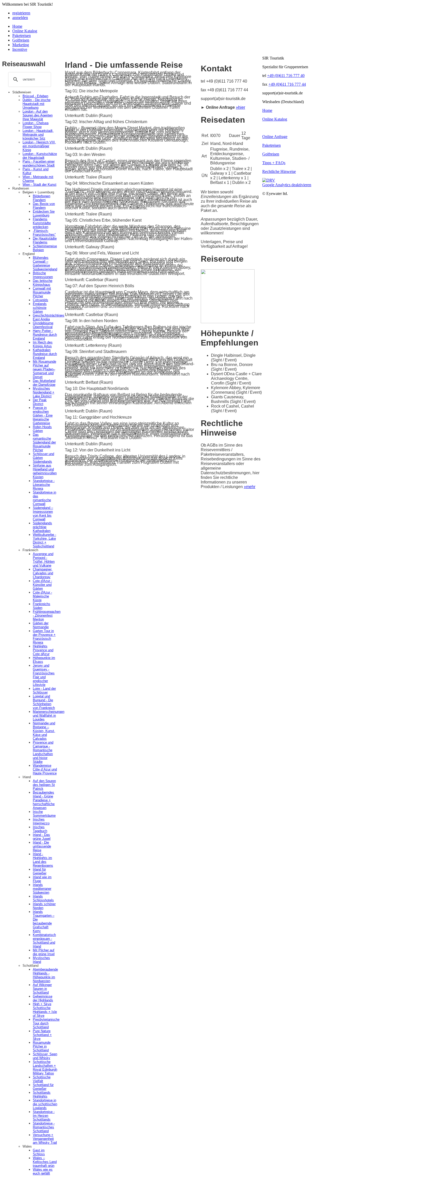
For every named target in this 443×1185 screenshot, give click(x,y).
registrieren (21, 13)
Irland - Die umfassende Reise (42, 846)
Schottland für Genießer (43, 1087)
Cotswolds (40, 300)
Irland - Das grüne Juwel (42, 837)
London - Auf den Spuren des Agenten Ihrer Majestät (38, 115)
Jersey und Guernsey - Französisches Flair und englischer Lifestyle (44, 675)
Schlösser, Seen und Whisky (45, 1056)
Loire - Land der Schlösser (44, 690)
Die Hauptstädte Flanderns (45, 240)
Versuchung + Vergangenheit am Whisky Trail (45, 1138)
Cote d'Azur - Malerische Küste (42, 596)
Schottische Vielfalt (42, 1079)
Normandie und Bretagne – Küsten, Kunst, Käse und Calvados (44, 730)
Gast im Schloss (39, 1152)
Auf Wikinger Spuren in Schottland (42, 988)
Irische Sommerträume (44, 813)
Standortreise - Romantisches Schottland (44, 1127)
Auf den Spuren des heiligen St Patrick (44, 785)
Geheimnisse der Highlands (43, 998)
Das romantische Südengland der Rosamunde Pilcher (44, 442)
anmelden (20, 17)
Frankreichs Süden (41, 606)
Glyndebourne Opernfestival (43, 325)
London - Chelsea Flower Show (35, 125)
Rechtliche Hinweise (279, 171)
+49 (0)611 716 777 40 (286, 75)
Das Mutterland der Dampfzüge (44, 383)
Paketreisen (21, 35)
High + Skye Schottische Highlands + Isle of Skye (45, 1010)
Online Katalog (24, 31)
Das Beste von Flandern (44, 206)
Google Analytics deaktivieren (286, 185)
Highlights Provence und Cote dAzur (43, 650)
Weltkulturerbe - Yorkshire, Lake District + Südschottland (44, 540)
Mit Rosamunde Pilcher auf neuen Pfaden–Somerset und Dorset (44, 369)
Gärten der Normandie (41, 625)
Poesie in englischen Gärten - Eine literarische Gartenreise (43, 415)
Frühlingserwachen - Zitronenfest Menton (47, 615)
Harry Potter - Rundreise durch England (45, 334)
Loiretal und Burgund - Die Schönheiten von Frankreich (44, 702)
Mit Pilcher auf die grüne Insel (44, 952)
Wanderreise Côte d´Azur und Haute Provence (45, 769)
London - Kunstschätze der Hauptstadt (40, 156)
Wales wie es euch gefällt (43, 1171)
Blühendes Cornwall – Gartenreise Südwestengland (45, 263)
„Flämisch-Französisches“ (44, 232)
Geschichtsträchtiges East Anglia (48, 317)
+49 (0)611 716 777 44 (287, 84)
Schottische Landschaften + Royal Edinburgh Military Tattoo (45, 1067)
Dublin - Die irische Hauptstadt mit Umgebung (37, 104)
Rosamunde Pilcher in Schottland (42, 1046)
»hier (240, 107)
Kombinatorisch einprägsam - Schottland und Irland (44, 940)
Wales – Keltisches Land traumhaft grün (45, 1162)
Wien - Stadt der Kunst (39, 184)
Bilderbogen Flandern (41, 198)
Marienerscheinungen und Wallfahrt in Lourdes (48, 715)
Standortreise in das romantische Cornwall (44, 498)
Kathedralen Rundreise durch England (45, 354)
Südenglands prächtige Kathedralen (42, 527)
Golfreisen (20, 40)
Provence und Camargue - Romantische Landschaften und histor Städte (43, 752)
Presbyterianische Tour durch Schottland (46, 1023)
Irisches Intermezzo (41, 821)
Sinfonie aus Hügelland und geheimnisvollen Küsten (45, 471)
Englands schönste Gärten (40, 307)
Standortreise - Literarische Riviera (44, 484)
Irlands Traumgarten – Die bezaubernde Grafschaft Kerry (43, 921)
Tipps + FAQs (273, 163)
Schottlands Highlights (42, 1094)
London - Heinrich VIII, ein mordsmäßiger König (39, 146)
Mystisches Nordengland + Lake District (43, 392)
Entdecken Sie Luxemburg (44, 213)
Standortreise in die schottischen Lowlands (45, 1104)
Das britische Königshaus (42, 283)
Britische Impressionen (43, 275)
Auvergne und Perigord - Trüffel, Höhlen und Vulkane (44, 559)
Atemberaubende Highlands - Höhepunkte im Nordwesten (45, 975)
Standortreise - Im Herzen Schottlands (44, 1115)
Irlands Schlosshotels (43, 898)
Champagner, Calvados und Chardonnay (43, 573)
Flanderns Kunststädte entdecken (42, 223)
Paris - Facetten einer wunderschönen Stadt (39, 163)
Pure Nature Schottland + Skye (42, 1035)
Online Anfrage (274, 136)
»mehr (249, 487)
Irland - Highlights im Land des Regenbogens (43, 859)
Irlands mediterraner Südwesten (42, 888)
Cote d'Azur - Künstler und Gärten (42, 584)
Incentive (19, 49)
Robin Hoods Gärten (42, 429)
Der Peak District (40, 402)
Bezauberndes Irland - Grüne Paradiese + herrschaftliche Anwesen (44, 800)
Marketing (20, 45)
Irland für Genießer (39, 871)
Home (17, 26)
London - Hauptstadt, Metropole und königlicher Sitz (38, 134)
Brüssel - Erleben (35, 96)
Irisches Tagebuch (40, 829)
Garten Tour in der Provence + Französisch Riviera (44, 636)
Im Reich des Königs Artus (43, 344)
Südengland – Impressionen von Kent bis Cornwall (43, 513)
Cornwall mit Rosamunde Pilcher (42, 292)
